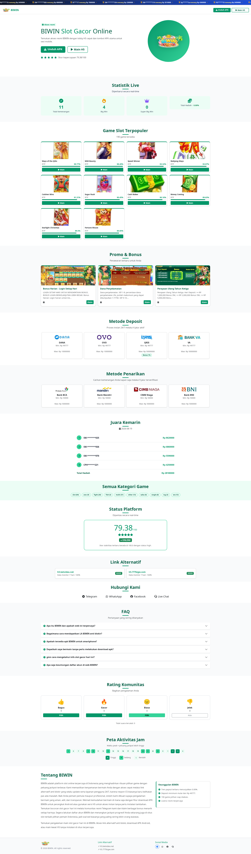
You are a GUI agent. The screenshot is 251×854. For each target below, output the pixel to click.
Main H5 (241, 10)
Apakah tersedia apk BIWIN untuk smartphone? (72, 641)
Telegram (91, 596)
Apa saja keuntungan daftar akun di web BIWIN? (72, 665)
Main (62, 169)
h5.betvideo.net (65, 572)
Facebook (140, 596)
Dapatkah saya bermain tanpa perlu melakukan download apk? (80, 649)
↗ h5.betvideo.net (106, 846)
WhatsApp (115, 596)
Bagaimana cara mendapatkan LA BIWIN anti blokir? (74, 633)
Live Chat (163, 596)
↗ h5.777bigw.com (106, 849)
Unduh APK (223, 10)
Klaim (90, 302)
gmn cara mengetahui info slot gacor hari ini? (71, 657)
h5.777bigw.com (137, 572)
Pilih (61, 715)
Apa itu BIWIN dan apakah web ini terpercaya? (71, 625)
